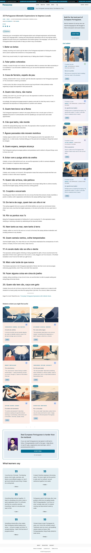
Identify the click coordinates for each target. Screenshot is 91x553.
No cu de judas (37, 408)
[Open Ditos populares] (75, 130)
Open (7, 339)
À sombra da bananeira (12, 408)
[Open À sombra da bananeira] (16, 393)
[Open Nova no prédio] (75, 54)
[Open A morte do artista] (16, 314)
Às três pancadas (38, 368)
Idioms (48, 4)
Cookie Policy (47, 548)
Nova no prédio (69, 71)
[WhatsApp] (5, 26)
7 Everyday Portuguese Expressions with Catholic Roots (35, 296)
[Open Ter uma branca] (16, 353)
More (52, 4)
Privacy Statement (37, 548)
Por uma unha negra (39, 330)
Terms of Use (55, 548)
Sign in (82, 4)
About (38, 545)
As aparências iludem (71, 108)
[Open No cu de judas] (44, 393)
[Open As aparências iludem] (75, 91)
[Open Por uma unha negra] (44, 314)
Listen (37, 4)
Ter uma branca (9, 368)
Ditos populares (69, 147)
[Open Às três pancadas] (44, 353)
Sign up (86, 4)
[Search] (57, 4)
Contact (51, 545)
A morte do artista (10, 330)
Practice (43, 4)
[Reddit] (9, 26)
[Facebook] (3, 26)
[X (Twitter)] (7, 26)
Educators (45, 545)
